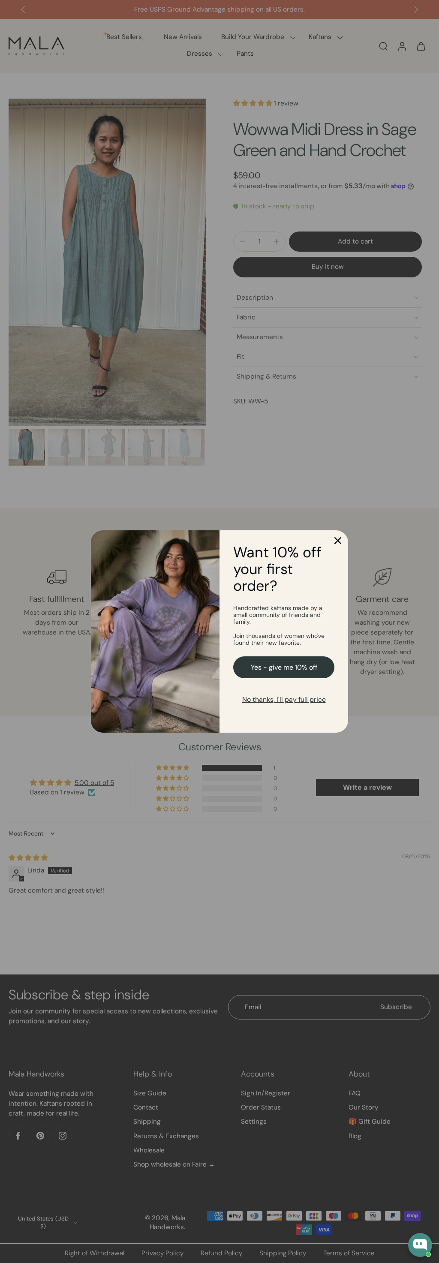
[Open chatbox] (420, 1245)
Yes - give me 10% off (284, 667)
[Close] (338, 540)
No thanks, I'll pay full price (284, 699)
